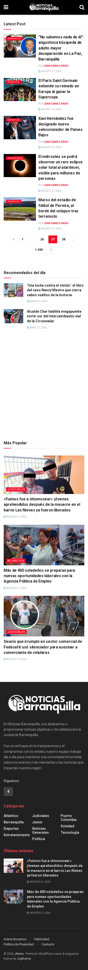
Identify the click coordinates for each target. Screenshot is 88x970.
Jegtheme (24, 958)
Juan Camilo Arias (56, 65)
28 (63, 239)
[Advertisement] (44, 387)
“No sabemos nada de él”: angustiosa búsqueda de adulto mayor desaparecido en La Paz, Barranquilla (61, 48)
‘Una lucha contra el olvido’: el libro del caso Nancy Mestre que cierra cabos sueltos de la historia (55, 290)
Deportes (14, 82)
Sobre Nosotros (15, 939)
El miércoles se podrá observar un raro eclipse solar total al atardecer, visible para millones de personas (60, 167)
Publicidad (41, 939)
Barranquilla (14, 822)
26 (42, 239)
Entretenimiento (17, 835)
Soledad (67, 826)
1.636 (39, 249)
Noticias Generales (40, 830)
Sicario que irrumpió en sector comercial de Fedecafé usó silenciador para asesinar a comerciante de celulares (43, 647)
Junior (37, 822)
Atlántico (16, 560)
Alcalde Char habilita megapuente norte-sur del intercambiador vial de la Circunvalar (54, 316)
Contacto (48, 944)
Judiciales (14, 38)
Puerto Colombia (69, 818)
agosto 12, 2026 (51, 71)
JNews (19, 953)
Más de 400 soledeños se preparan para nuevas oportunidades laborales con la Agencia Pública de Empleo (39, 576)
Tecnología (15, 158)
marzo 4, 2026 (38, 301)
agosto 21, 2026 (16, 516)
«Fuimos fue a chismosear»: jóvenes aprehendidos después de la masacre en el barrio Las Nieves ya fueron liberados (42, 504)
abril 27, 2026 (38, 327)
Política (38, 839)
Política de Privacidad (19, 944)
